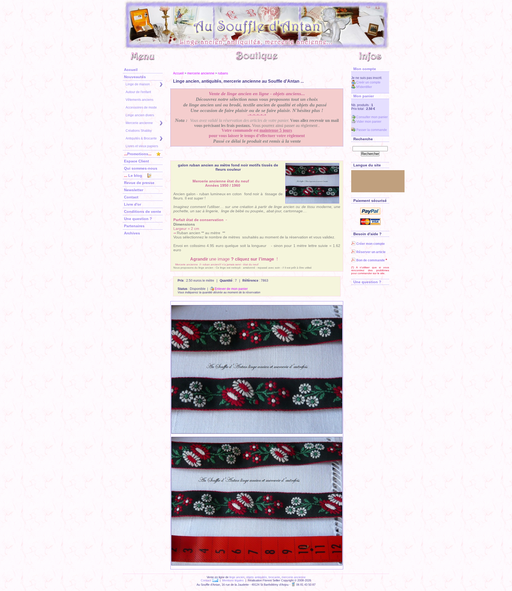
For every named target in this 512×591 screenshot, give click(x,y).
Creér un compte (368, 82)
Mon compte (363, 69)
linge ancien (237, 577)
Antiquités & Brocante (141, 138)
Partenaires (134, 226)
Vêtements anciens (139, 100)
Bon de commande (370, 260)
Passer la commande (371, 130)
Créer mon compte (370, 244)
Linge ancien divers (140, 115)
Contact (131, 197)
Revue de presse (139, 183)
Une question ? (138, 219)
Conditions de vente (142, 211)
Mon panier (362, 96)
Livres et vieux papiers (142, 146)
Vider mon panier (368, 121)
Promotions (137, 154)
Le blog (133, 175)
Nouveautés (135, 77)
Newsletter (133, 190)
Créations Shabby (139, 131)
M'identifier (363, 87)
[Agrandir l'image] (312, 183)
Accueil (131, 69)
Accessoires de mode (141, 107)
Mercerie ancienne (139, 123)
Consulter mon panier (371, 117)
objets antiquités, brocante (263, 577)
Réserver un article (370, 252)
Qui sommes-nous (140, 168)
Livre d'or (132, 204)
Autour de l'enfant (138, 92)
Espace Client (136, 161)
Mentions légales (233, 580)
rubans (223, 73)
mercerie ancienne (200, 73)
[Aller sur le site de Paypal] (370, 213)
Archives (132, 233)
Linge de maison (138, 84)
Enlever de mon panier (231, 289)
